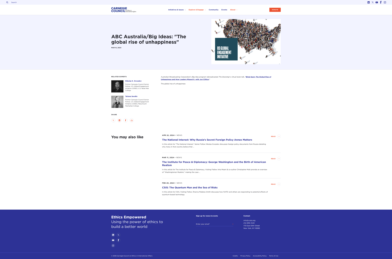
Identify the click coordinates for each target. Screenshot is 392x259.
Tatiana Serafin (131, 96)
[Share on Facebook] (126, 120)
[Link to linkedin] (368, 2)
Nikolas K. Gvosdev (133, 81)
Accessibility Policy (260, 256)
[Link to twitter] (373, 2)
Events (224, 10)
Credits (235, 256)
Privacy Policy (245, 256)
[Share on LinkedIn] (119, 120)
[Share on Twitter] (113, 120)
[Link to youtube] (377, 2)
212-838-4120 (248, 223)
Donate (275, 10)
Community (213, 10)
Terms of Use (273, 256)
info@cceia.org (249, 220)
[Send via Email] (132, 120)
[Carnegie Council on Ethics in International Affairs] (123, 9)
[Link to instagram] (385, 2)
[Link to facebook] (381, 2)
